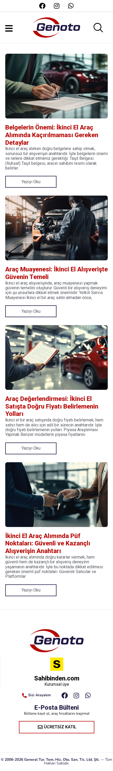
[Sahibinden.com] (56, 664)
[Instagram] (56, 6)
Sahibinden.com (56, 678)
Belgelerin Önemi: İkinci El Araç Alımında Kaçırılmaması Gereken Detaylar (51, 135)
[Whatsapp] (71, 6)
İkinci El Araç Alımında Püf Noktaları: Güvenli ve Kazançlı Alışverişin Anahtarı (47, 543)
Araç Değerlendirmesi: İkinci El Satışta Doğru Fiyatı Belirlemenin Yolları (51, 406)
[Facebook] (42, 6)
